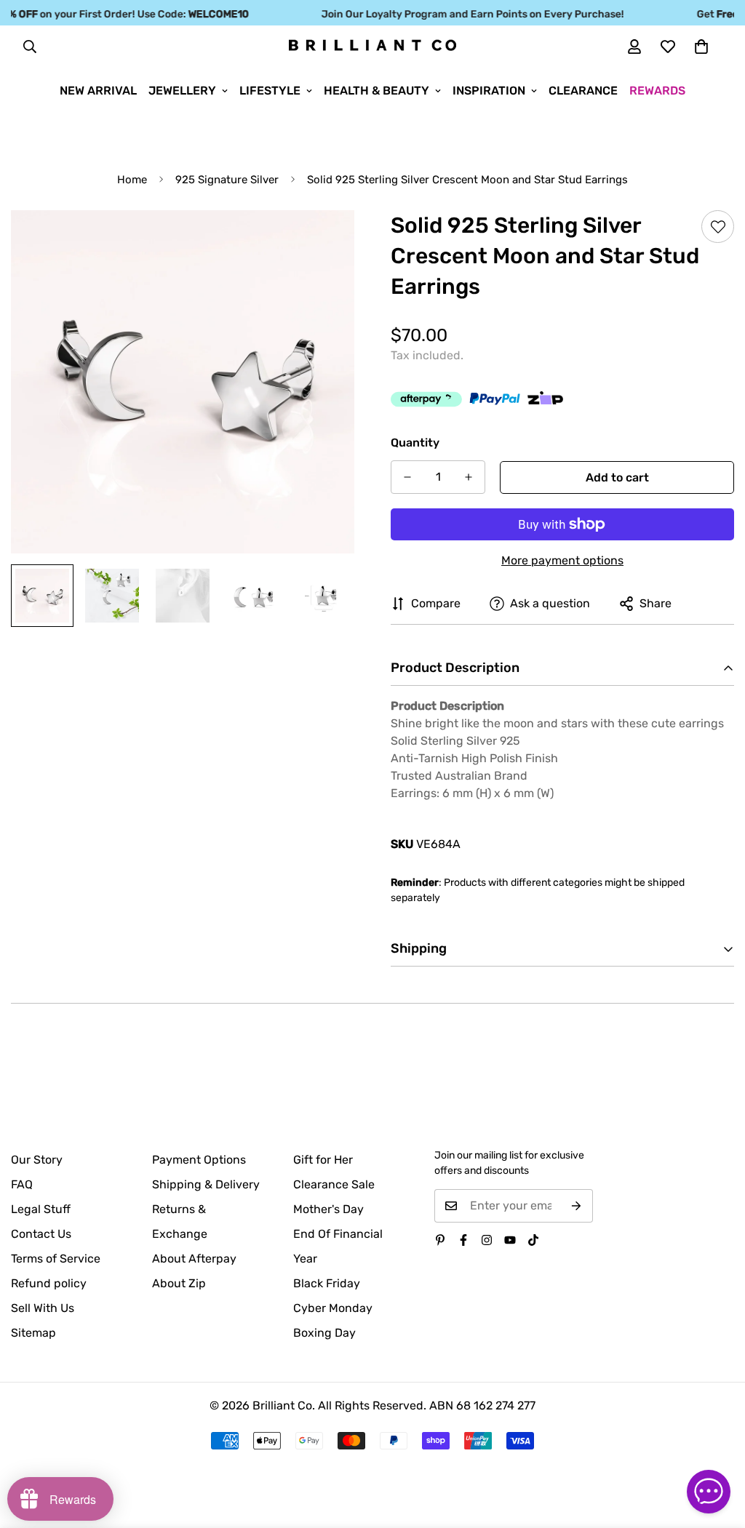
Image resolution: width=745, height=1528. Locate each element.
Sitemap (33, 1333)
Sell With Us (42, 1308)
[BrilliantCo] (372, 45)
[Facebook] (463, 1240)
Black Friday (326, 1283)
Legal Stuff (41, 1209)
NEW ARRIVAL (98, 90)
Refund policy (49, 1283)
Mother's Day (328, 1209)
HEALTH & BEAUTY (376, 90)
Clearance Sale (334, 1184)
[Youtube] (510, 1240)
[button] (701, 46)
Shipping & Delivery (206, 1184)
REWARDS (657, 90)
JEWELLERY (182, 90)
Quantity (415, 442)
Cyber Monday (332, 1308)
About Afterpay (194, 1258)
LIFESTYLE (269, 90)
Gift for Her (323, 1160)
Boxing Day (324, 1333)
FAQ (22, 1184)
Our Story (37, 1160)
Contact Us (41, 1234)
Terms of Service (55, 1258)
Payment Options (199, 1160)
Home (132, 179)
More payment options (562, 560)
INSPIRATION (489, 90)
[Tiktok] (533, 1240)
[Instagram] (487, 1240)
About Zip (179, 1283)
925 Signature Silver (227, 179)
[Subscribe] (576, 1206)
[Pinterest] (440, 1240)
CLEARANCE (583, 90)
